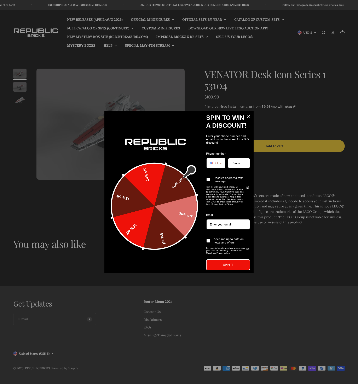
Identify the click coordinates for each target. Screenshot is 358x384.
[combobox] (216, 163)
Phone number (216, 153)
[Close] (249, 116)
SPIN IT (228, 264)
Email (209, 214)
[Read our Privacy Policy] (247, 187)
